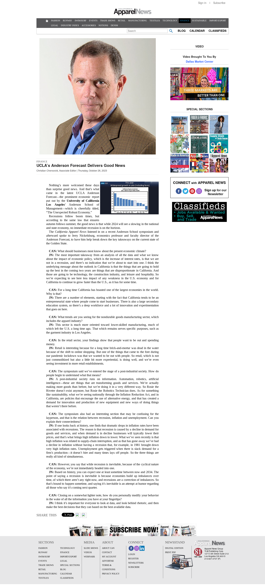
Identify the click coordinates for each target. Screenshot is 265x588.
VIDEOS (88, 552)
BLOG (182, 31)
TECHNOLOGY (170, 20)
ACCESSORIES (89, 25)
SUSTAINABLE (199, 20)
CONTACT (107, 552)
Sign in (202, 3)
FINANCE (184, 20)
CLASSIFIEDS (217, 31)
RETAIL (122, 20)
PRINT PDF (170, 552)
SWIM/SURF (80, 20)
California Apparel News (133, 11)
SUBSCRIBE (134, 567)
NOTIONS (103, 25)
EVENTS (93, 20)
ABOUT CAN (108, 548)
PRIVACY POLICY (111, 573)
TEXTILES (155, 20)
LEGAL (54, 25)
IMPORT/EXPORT (217, 20)
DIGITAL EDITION (174, 548)
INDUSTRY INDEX (70, 25)
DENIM (114, 25)
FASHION (55, 20)
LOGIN (131, 554)
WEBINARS (89, 556)
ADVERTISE (108, 561)
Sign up (210, 190)
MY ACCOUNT (109, 556)
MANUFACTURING (137, 20)
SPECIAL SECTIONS (70, 565)
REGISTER (133, 558)
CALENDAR (197, 31)
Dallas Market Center (199, 61)
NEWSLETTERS (136, 563)
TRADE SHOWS (107, 20)
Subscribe (219, 3)
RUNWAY (67, 20)
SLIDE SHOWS (91, 548)
